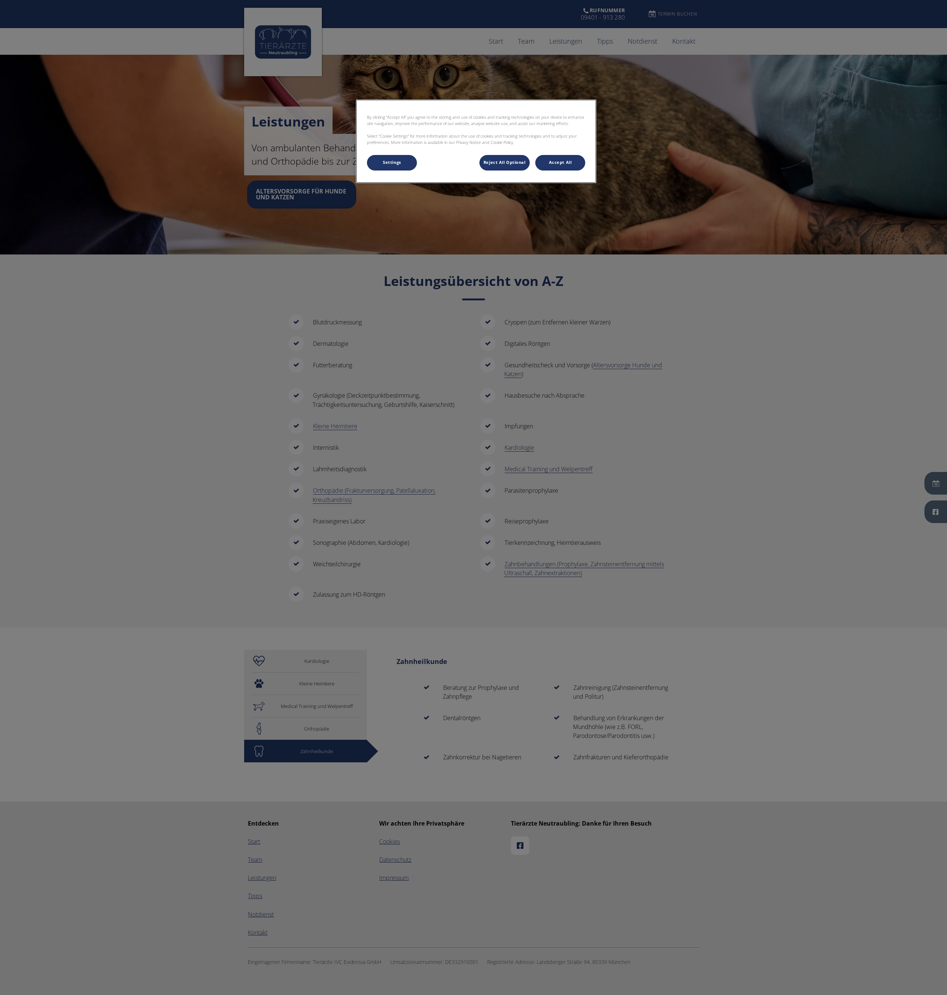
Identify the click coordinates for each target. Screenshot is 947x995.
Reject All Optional (504, 162)
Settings (392, 162)
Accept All (560, 162)
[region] (476, 141)
